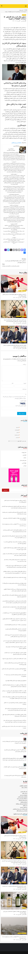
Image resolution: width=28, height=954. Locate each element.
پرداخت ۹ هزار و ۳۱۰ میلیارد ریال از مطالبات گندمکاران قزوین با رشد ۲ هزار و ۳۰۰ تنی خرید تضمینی (14, 619)
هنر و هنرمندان (19, 316)
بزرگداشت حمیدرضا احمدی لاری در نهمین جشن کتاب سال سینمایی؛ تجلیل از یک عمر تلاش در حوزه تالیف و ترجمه (14, 721)
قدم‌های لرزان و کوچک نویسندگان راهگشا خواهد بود (15, 681)
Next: (10, 265)
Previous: (15, 260)
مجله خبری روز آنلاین (16, 142)
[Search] (2, 6)
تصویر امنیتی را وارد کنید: (20, 406)
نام (12, 383)
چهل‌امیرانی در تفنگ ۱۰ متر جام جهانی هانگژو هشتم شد (15, 625)
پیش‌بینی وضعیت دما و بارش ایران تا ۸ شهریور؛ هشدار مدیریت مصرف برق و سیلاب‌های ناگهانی (15, 635)
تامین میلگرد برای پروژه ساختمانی (20, 809)
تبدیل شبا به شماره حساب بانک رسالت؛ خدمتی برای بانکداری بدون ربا (14, 727)
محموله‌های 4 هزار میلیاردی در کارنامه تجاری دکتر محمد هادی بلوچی (14, 669)
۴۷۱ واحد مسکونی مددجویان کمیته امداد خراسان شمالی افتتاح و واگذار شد (14, 295)
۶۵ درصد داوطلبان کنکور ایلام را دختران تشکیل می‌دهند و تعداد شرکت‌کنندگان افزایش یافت (14, 531)
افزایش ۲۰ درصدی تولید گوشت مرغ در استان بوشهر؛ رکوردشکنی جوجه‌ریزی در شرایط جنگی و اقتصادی (15, 566)
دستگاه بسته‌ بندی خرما (22, 798)
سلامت (25, 458)
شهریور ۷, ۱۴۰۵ (18, 297)
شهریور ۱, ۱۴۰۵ (18, 914)
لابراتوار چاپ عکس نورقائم (21, 804)
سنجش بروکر (24, 787)
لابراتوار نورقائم (24, 802)
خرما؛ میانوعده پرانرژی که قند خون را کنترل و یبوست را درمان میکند (15, 776)
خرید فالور (25, 805)
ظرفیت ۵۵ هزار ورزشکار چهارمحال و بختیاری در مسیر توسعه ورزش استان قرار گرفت (14, 346)
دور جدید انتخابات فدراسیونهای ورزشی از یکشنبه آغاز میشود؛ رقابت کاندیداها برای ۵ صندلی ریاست (15, 709)
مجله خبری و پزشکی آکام (22, 811)
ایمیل (24, 383)
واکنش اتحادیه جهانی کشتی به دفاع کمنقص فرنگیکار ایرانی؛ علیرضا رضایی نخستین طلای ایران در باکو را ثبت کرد (14, 602)
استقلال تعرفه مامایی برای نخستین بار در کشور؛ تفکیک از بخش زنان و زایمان (15, 767)
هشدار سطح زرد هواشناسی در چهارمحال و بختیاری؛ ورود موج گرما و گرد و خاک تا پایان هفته (14, 715)
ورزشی (20, 341)
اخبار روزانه (24, 15)
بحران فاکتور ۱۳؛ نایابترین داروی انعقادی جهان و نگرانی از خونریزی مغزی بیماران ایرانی (15, 750)
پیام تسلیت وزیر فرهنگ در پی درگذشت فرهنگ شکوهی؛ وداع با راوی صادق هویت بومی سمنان (15, 590)
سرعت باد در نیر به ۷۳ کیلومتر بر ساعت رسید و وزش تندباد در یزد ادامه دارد (14, 525)
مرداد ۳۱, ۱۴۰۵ (18, 940)
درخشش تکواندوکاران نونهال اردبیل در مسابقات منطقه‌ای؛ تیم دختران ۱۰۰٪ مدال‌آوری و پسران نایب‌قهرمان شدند (14, 572)
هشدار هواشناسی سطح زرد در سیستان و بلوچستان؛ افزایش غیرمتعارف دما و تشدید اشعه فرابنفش (14, 685)
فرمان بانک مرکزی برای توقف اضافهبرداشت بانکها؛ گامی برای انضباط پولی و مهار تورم (14, 596)
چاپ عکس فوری (23, 791)
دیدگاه (24, 364)
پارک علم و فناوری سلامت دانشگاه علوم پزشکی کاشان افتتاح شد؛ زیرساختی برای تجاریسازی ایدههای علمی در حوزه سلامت (14, 759)
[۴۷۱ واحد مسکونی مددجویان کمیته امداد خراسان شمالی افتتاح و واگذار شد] (14, 284)
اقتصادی (20, 290)
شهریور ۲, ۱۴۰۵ (18, 348)
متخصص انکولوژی (23, 786)
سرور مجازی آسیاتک (23, 800)
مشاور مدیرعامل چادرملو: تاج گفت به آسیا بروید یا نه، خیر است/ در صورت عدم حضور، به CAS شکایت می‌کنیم (14, 641)
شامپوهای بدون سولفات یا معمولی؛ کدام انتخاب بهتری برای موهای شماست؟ (14, 519)
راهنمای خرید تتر (23, 795)
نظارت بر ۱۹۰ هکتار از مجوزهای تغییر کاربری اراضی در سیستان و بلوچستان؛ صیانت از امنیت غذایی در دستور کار (14, 691)
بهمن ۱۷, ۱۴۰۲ (17, 21)
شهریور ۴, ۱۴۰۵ (18, 323)
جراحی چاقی (24, 793)
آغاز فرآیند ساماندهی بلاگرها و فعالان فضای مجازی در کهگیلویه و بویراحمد (15, 630)
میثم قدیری (23, 21)
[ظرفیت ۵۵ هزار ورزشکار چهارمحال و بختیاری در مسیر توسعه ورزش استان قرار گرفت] (14, 334)
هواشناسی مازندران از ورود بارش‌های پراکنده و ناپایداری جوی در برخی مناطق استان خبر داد (14, 536)
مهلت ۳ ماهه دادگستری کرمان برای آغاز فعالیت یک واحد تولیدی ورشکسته (15, 663)
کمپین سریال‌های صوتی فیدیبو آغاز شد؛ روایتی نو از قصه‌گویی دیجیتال (16, 647)
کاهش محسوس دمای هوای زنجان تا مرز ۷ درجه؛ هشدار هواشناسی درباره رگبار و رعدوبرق (15, 653)
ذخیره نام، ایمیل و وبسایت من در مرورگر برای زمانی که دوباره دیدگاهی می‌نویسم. (14, 397)
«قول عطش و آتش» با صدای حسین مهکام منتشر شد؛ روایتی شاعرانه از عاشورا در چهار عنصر (14, 554)
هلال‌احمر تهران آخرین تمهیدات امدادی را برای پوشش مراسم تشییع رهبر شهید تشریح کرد (14, 742)
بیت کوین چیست (23, 807)
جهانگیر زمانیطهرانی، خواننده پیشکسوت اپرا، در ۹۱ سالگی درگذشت (15, 703)
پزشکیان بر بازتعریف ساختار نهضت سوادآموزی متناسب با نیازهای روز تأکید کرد (15, 542)
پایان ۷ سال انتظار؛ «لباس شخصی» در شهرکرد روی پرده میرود (14, 659)
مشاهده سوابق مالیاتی (22, 797)
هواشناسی (24, 463)
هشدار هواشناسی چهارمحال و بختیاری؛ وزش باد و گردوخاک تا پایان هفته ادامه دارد (14, 584)
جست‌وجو (24, 485)
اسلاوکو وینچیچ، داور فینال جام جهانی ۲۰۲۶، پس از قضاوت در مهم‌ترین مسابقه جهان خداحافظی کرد (14, 613)
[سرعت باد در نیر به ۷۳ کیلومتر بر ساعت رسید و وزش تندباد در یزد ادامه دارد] (14, 926)
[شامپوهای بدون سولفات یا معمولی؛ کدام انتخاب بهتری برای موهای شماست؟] (14, 901)
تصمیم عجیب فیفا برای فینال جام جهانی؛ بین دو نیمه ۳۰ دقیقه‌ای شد (15, 675)
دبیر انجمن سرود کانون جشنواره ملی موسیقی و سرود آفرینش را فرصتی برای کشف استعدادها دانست (15, 320)
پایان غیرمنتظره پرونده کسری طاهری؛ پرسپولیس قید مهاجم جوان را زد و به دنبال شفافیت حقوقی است (14, 697)
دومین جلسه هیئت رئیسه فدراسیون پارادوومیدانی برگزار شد (14, 578)
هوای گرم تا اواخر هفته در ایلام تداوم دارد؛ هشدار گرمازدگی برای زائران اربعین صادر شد (14, 608)
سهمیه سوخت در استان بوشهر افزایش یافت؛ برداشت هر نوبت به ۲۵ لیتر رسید (15, 560)
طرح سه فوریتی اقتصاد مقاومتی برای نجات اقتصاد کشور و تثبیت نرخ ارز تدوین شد (15, 548)
